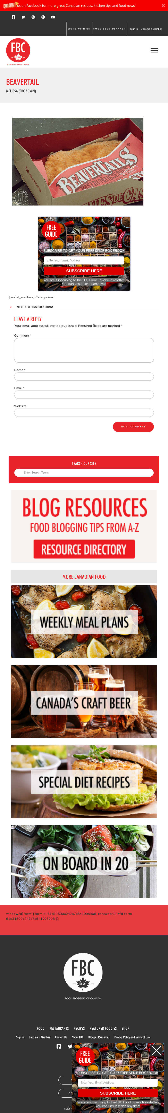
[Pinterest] (43, 18)
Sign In (134, 28)
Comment (23, 336)
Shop (125, 1028)
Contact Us (61, 1037)
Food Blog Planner (109, 29)
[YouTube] (53, 18)
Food (41, 1028)
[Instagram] (33, 18)
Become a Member (151, 28)
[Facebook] (13, 18)
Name (20, 370)
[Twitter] (23, 18)
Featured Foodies (103, 1028)
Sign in (20, 1037)
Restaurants (59, 1028)
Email (19, 388)
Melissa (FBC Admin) (21, 91)
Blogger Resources (98, 1037)
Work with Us (79, 29)
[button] (84, 5)
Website (20, 406)
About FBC (77, 1037)
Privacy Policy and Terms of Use (132, 1037)
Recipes (79, 1028)
